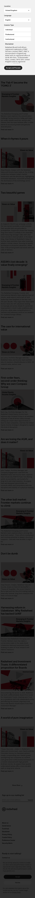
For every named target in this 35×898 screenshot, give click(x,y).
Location (7, 6)
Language (7, 15)
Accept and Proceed (13, 68)
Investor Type (9, 25)
